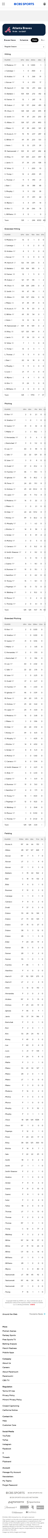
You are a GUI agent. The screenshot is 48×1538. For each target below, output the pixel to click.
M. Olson (8, 111)
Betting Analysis (9, 1344)
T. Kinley (8, 518)
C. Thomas (9, 604)
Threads (6, 1457)
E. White (8, 140)
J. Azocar (8, 82)
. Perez (7, 1137)
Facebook (6, 1449)
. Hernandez (9, 994)
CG (40, 624)
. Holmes (8, 1005)
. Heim (7, 988)
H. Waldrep (9, 592)
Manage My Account (11, 1472)
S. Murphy (8, 191)
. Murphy (8, 1108)
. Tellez (7, 1206)
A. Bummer (9, 569)
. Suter (7, 1200)
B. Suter (8, 460)
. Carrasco (8, 902)
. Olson (7, 1120)
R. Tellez (8, 168)
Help (4, 1421)
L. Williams (9, 214)
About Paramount (10, 1372)
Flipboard (6, 1461)
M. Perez (8, 483)
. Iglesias (8, 1011)
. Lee (6, 1045)
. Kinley (7, 1039)
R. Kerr (7, 414)
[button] (3, 4)
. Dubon (8, 913)
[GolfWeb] (31, 1512)
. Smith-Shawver (11, 1171)
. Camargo (8, 896)
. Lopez (7, 1057)
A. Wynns (8, 203)
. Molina (8, 1097)
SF (42, 235)
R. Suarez (8, 426)
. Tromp (7, 1229)
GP (22, 60)
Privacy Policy (8, 1395)
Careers (5, 1367)
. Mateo (7, 1068)
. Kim (6, 1034)
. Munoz (8, 1103)
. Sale (7, 1154)
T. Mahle (8, 432)
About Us (6, 1363)
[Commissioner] (27, 1506)
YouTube (6, 1436)
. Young (7, 1292)
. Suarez (8, 1189)
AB (39, 60)
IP (35, 409)
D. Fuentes (9, 472)
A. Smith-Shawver (11, 552)
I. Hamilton (9, 575)
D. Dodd (8, 466)
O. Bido (7, 558)
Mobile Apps (8, 1352)
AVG (32, 60)
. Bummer (8, 890)
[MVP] (40, 1506)
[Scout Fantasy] (17, 1512)
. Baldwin (8, 873)
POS (20, 839)
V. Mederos (9, 65)
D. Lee (7, 449)
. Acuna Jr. (8, 844)
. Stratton (8, 1177)
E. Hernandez (10, 437)
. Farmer (8, 948)
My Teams (6, 1481)
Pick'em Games (9, 1331)
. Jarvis (7, 1016)
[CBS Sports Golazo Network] (24, 1497)
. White (7, 1240)
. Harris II (8, 976)
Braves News (10, 40)
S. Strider (8, 535)
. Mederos (8, 1091)
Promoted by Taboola (36, 1314)
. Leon (7, 1051)
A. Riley (8, 157)
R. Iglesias (8, 478)
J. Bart (7, 186)
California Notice (10, 1410)
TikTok (5, 1440)
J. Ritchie (8, 529)
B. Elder (8, 512)
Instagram (6, 1444)
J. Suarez (8, 564)
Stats (34, 40)
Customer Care (9, 1425)
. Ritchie (8, 1148)
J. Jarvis (8, 163)
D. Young (8, 581)
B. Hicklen (9, 77)
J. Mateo (8, 128)
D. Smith (8, 117)
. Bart (7, 879)
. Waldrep (8, 1235)
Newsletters (7, 1476)
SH (37, 235)
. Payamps (8, 1131)
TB (32, 235)
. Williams (8, 1257)
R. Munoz (8, 598)
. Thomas (8, 1212)
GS (27, 60)
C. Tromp (8, 174)
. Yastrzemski (10, 1275)
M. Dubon (8, 105)
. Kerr (7, 1028)
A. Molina (8, 541)
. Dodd (7, 907)
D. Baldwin (9, 94)
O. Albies (8, 122)
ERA (34, 624)
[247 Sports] (16, 1501)
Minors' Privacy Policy (12, 1399)
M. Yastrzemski (10, 151)
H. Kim (7, 209)
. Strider (8, 1183)
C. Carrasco (9, 546)
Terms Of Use (8, 1391)
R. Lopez (8, 495)
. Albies (7, 850)
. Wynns (8, 1269)
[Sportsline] (33, 1502)
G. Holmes (9, 489)
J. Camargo (9, 71)
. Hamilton (9, 971)
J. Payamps (9, 587)
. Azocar (8, 856)
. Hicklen (8, 999)
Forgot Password (9, 1485)
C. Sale (7, 455)
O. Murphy (9, 524)
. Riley (7, 1143)
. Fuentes (8, 965)
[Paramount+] (10, 1507)
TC (37, 839)
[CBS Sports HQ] (35, 1492)
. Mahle (7, 1062)
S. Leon (7, 197)
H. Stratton (9, 420)
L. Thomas (8, 180)
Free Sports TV (9, 1339)
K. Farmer (8, 100)
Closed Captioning (10, 1406)
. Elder (7, 942)
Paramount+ (7, 1376)
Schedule (24, 40)
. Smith (7, 1160)
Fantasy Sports (9, 1335)
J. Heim (7, 145)
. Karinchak (9, 1022)
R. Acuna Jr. (9, 134)
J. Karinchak (9, 443)
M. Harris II (9, 88)
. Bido (7, 885)
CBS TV (5, 1380)
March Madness (9, 1348)
